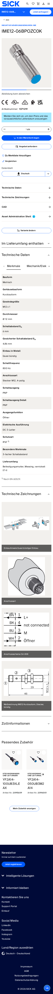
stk (28, 129)
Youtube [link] (6, 939)
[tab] (14, 266)
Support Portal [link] (9, 906)
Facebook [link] (7, 930)
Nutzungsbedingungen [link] (26, 976)
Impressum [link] (26, 967)
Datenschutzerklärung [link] (26, 980)
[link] (10, 3)
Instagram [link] (7, 934)
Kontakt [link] (6, 902)
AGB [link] (26, 971)
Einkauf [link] (5, 911)
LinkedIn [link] (6, 925)
